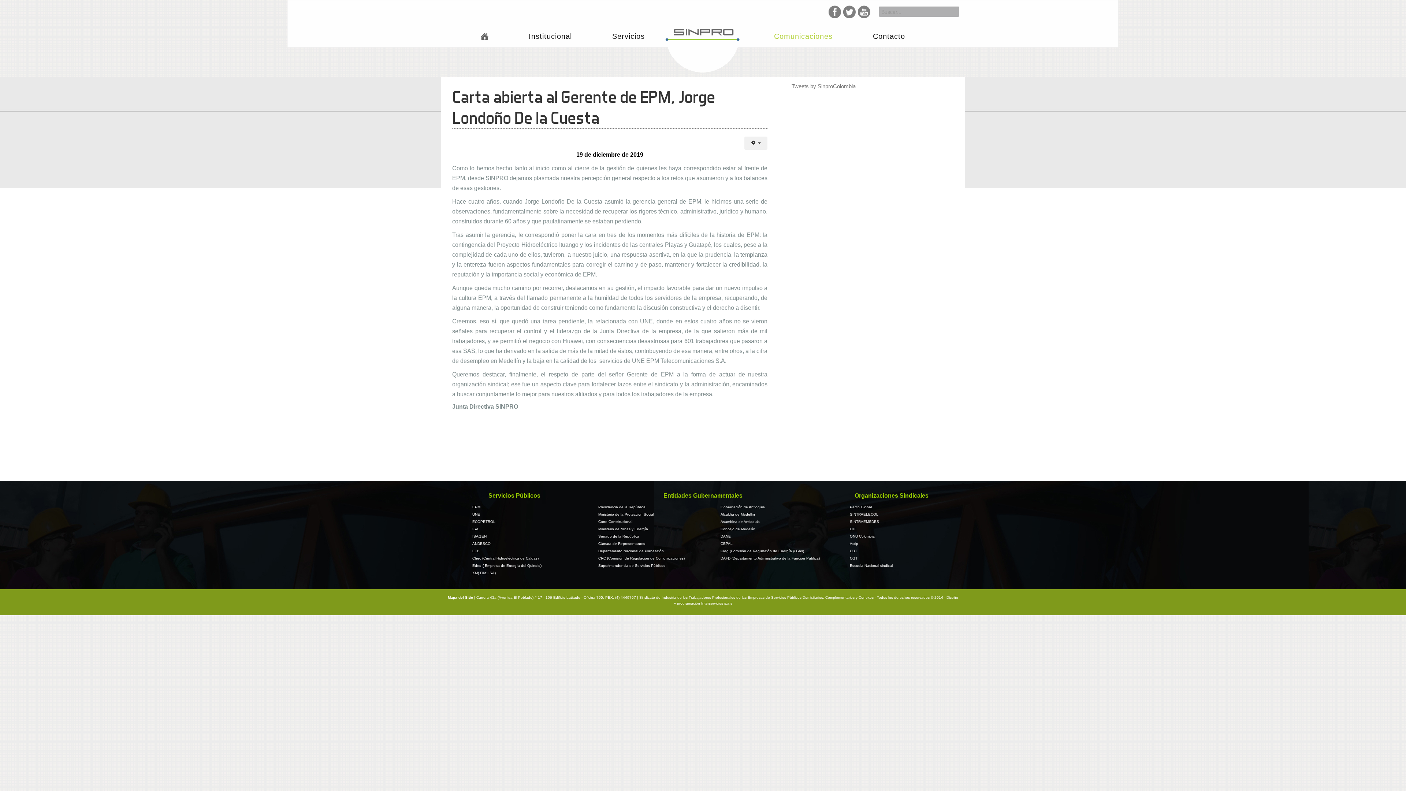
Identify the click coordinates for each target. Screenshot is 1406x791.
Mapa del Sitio (461, 597)
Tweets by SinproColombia (824, 86)
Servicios (628, 36)
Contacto (889, 36)
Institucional (550, 36)
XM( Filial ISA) (484, 573)
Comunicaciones (803, 36)
